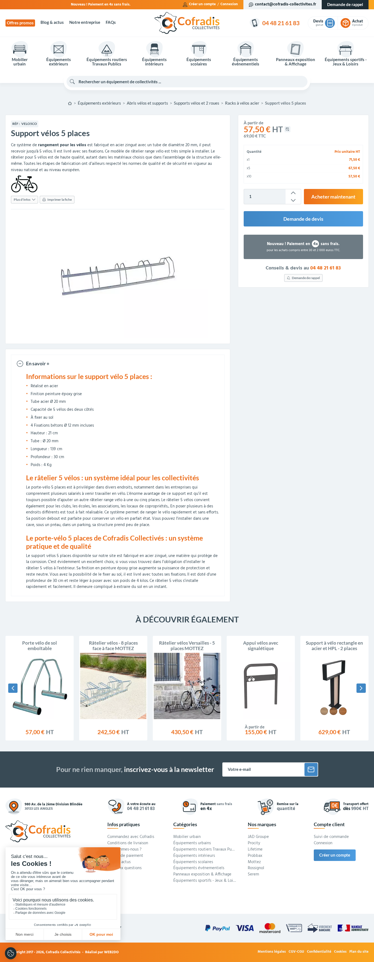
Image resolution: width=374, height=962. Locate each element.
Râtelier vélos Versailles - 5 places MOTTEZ (187, 645)
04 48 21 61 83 (325, 268)
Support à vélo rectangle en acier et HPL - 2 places (334, 645)
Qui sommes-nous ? (124, 850)
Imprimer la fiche (59, 199)
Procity (254, 843)
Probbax (255, 856)
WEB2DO (111, 952)
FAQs (111, 22)
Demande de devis (303, 219)
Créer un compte (202, 4)
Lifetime (255, 850)
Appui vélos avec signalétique (260, 645)
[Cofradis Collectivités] (186, 23)
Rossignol (256, 868)
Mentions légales (272, 952)
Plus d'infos (22, 199)
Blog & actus (52, 22)
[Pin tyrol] (333, 711)
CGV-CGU (296, 952)
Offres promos (20, 23)
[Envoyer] (311, 769)
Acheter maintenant (333, 197)
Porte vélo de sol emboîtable (39, 645)
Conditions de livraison (127, 843)
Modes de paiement (125, 856)
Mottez (254, 862)
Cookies (340, 952)
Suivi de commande (331, 837)
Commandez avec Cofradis (130, 837)
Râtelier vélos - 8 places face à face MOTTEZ (113, 645)
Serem (253, 875)
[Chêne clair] (324, 711)
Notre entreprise (84, 22)
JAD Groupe (258, 837)
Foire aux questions (124, 868)
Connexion (229, 4)
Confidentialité (319, 952)
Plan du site (359, 952)
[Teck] (343, 711)
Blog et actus (119, 862)
